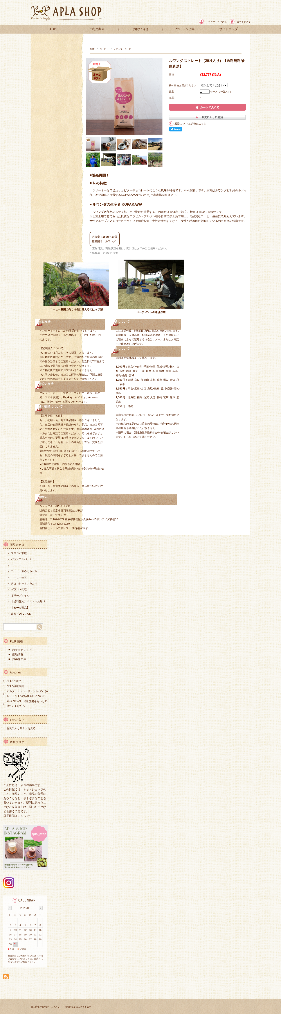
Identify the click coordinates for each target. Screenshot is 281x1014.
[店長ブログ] (16, 780)
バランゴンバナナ (21, 559)
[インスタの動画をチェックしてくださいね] (25, 868)
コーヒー (104, 49)
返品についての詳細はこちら (190, 123)
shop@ (76, 528)
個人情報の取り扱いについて (45, 1006)
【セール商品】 (20, 607)
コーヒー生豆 (19, 577)
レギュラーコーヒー (123, 49)
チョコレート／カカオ (24, 583)
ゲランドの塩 (19, 589)
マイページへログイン (218, 21)
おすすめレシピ (22, 649)
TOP (53, 29)
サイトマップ (228, 29)
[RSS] (6, 977)
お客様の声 (19, 659)
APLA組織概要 (15, 686)
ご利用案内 (96, 29)
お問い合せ (140, 29)
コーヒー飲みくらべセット (27, 571)
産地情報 (18, 654)
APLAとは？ (14, 680)
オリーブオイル (20, 595)
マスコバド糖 (19, 553)
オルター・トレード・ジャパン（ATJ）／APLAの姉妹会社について (27, 694)
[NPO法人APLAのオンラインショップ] (68, 21)
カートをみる (243, 21)
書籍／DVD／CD (21, 613)
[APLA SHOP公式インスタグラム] (8, 886)
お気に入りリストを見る (21, 728)
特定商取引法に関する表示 (78, 1006)
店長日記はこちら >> (17, 815)
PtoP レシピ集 (185, 29)
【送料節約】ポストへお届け (28, 601)
